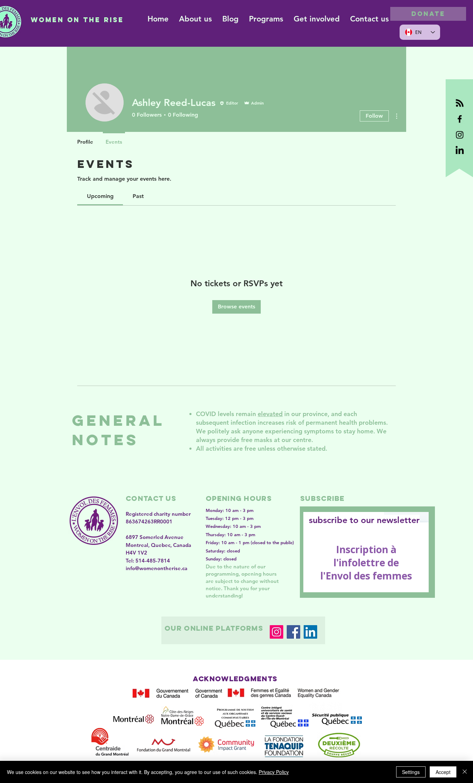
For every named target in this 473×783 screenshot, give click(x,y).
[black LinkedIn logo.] (460, 151)
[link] (100, 196)
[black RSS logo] (460, 103)
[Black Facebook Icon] (460, 119)
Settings (411, 771)
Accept (443, 771)
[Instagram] (276, 632)
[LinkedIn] (310, 632)
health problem (361, 422)
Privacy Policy (274, 771)
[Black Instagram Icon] (460, 135)
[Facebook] (293, 632)
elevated (270, 414)
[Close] (465, 771)
